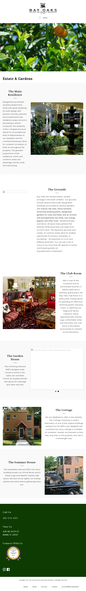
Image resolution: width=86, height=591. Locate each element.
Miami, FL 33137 (10, 534)
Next (79, 369)
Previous (34, 369)
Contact (54, 586)
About (34, 586)
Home (26, 586)
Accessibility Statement (70, 586)
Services (44, 586)
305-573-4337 (10, 518)
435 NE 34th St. (11, 531)
